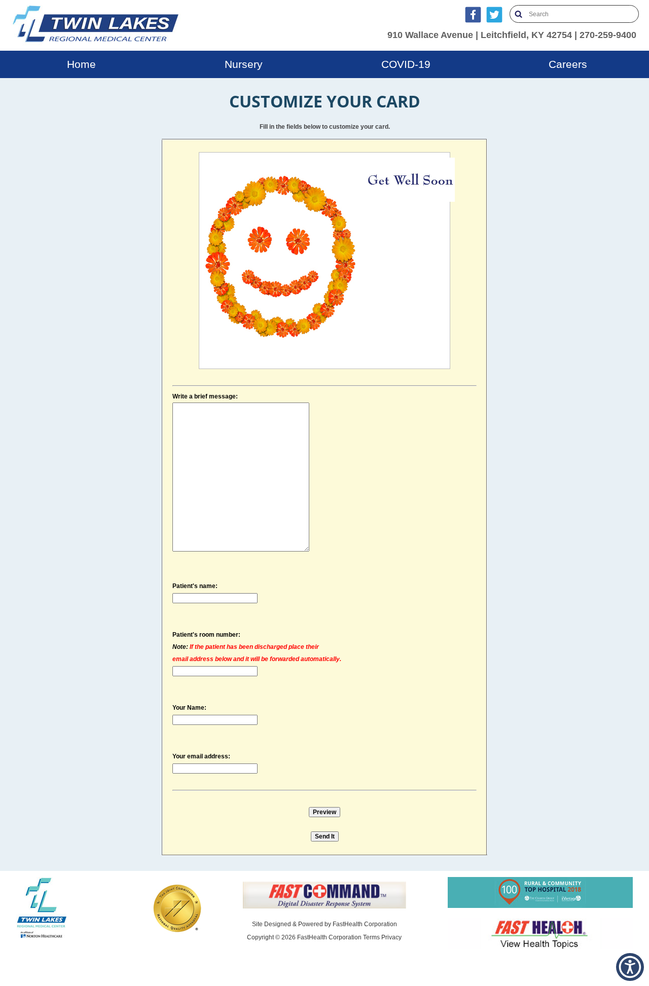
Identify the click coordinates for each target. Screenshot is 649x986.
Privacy (391, 937)
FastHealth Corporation (365, 924)
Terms (371, 937)
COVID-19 (405, 64)
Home (81, 64)
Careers (568, 64)
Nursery (244, 64)
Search (518, 14)
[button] (630, 967)
